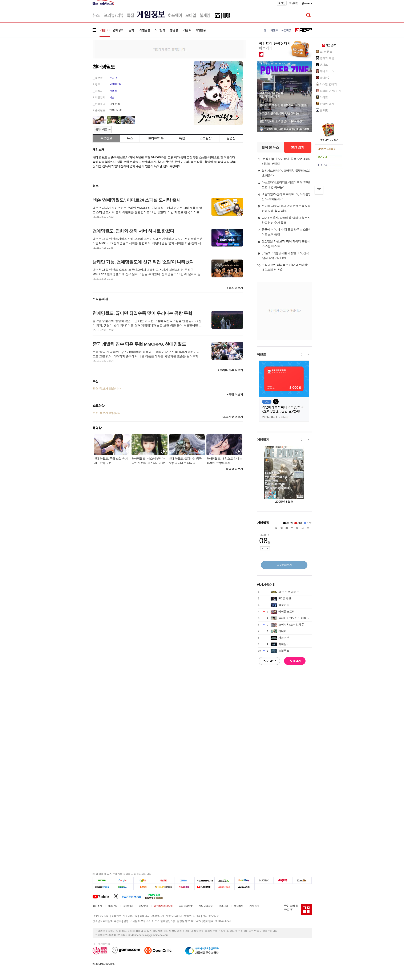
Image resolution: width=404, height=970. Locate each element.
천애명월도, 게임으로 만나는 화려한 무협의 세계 (224, 461)
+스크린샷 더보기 (232, 416)
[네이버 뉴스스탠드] (156, 896)
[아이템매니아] (123, 887)
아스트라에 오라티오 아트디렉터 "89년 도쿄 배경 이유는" (286, 185)
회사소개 (97, 906)
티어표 (324, 97)
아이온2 (283, 644)
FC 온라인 (284, 598)
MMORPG (115, 84)
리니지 (282, 631)
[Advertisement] (75, 65)
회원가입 (293, 3)
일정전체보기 (284, 564)
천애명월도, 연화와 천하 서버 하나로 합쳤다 (133, 230)
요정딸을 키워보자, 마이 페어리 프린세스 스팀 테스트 (286, 244)
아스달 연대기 (328, 84)
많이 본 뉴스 (270, 147)
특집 (182, 138)
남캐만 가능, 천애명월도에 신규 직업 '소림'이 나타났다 (143, 261)
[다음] (143, 880)
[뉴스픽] (184, 887)
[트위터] (118, 896)
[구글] (123, 880)
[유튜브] (103, 896)
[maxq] (283, 880)
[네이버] (103, 880)
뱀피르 (324, 64)
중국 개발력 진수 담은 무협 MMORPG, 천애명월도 (139, 344)
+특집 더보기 (235, 394)
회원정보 (238, 906)
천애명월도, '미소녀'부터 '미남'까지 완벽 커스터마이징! (149, 461)
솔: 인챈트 (326, 51)
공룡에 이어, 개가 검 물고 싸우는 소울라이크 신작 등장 (286, 232)
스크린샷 (205, 138)
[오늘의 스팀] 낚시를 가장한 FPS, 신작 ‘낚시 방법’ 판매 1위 (285, 255)
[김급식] (143, 887)
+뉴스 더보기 (235, 287)
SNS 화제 (297, 147)
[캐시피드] (224, 887)
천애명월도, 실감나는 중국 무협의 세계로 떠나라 (185, 461)
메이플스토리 (286, 611)
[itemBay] (245, 880)
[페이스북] (133, 896)
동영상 (231, 138)
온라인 (113, 77)
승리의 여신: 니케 (330, 90)
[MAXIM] (264, 880)
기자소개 (254, 906)
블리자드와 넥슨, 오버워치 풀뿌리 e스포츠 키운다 (287, 173)
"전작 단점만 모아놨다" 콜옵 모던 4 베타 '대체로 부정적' (286, 161)
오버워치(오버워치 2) (291, 624)
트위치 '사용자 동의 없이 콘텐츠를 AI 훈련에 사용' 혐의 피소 (286, 208)
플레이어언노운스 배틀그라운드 (298, 618)
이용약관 (143, 906)
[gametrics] (103, 887)
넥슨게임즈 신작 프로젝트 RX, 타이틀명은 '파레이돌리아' (286, 196)
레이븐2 (325, 77)
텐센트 (113, 90)
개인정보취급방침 (163, 906)
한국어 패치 (327, 103)
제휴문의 (112, 906)
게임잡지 (263, 439)
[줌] (184, 880)
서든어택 (283, 637)
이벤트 (261, 354)
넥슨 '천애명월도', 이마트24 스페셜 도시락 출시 (137, 199)
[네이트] (164, 880)
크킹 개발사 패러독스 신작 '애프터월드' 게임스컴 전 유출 (286, 267)
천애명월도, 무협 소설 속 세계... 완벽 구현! (111, 461)
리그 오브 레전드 (288, 592)
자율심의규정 (206, 906)
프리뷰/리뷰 (156, 138)
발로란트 (283, 605)
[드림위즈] (301, 880)
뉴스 (130, 138)
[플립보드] (204, 887)
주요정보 (106, 138)
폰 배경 (324, 110)
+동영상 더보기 (233, 468)
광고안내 (128, 906)
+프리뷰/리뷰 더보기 (230, 370)
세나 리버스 (327, 71)
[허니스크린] (164, 887)
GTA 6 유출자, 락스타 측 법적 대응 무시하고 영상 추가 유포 (286, 220)
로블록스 (283, 650)
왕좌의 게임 (327, 58)
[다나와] (224, 880)
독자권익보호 (186, 906)
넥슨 (111, 97)
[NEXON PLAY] (204, 880)
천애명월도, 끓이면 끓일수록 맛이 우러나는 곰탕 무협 (142, 313)
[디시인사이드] (245, 887)
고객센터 (223, 906)
